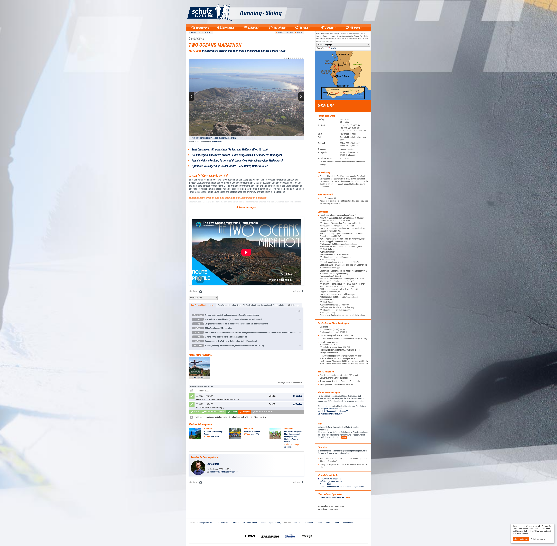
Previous (191, 96)
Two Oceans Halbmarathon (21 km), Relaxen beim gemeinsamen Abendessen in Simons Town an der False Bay (245, 332)
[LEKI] (250, 540)
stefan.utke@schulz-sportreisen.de (224, 472)
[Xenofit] (290, 540)
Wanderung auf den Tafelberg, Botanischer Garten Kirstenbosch (226, 341)
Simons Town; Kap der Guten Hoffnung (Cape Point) (221, 337)
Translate (333, 48)
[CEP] (307, 540)
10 (302, 58)
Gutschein (235, 522)
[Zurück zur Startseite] (251, 23)
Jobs (328, 522)
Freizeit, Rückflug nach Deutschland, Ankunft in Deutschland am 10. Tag (229, 345)
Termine (299, 32)
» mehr (344, 437)
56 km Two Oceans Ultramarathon (213, 328)
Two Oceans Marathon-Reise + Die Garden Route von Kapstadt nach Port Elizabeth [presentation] (251, 305)
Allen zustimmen (521, 539)
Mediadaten (348, 522)
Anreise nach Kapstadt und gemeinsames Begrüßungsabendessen (226, 315)
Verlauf (280, 32)
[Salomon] (270, 540)
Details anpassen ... (539, 539)
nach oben (296, 291)
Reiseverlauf (217, 141)
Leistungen (289, 32)
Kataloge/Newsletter (205, 522)
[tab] (202, 305)
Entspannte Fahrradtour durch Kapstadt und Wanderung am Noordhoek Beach (231, 324)
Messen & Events (250, 522)
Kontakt (297, 522)
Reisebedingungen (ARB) (271, 522)
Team (319, 522)
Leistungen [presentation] (295, 305)
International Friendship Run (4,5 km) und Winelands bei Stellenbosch (228, 319)
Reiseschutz (223, 522)
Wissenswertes (260, 417)
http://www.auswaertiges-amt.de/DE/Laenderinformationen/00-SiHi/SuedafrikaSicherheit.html (333, 411)
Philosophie (308, 522)
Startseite (193, 32)
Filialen (336, 522)
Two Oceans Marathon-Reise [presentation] (202, 305)
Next (301, 96)
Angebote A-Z (206, 32)
